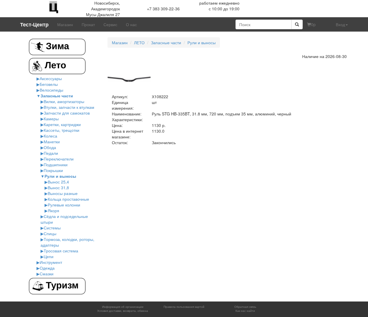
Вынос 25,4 (58, 182)
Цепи (48, 256)
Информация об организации (122, 307)
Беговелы (49, 84)
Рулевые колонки (64, 205)
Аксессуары (51, 78)
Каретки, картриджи (62, 124)
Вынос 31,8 (58, 187)
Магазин (65, 24)
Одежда (47, 268)
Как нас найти (245, 311)
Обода (50, 147)
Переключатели (59, 159)
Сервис (110, 24)
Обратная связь (245, 307)
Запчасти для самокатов (67, 113)
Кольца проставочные (68, 199)
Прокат (88, 24)
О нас (131, 24)
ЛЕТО (139, 42)
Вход (340, 24)
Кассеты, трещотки (61, 130)
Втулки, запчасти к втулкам (69, 107)
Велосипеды (51, 90)
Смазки (46, 274)
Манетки (52, 141)
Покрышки (53, 170)
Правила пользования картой (184, 307)
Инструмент (51, 262)
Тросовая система (61, 251)
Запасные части (57, 95)
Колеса (50, 136)
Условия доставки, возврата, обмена (122, 311)
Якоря (53, 210)
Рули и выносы (60, 176)
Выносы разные (63, 193)
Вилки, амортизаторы (64, 101)
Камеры (51, 118)
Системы (52, 228)
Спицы (50, 233)
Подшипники (56, 164)
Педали (51, 153)
